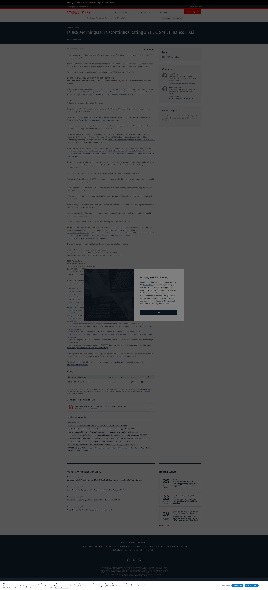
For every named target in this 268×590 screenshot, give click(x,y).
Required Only (237, 585)
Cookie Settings (225, 585)
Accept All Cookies (251, 585)
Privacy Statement (61, 588)
